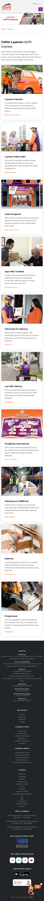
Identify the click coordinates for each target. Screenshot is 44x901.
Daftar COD (8, 344)
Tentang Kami (22, 774)
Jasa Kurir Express (22, 760)
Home (3, 29)
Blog (22, 798)
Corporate (22, 714)
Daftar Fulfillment (10, 517)
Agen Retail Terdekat (22, 791)
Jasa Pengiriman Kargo (22, 757)
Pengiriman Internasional (22, 741)
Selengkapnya (9, 402)
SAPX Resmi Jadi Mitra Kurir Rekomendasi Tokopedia (22, 827)
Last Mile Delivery (22, 733)
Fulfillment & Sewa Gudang (22, 736)
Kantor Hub (22, 789)
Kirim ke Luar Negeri (11, 459)
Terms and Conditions (22, 803)
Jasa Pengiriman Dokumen (22, 755)
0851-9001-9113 (25, 673)
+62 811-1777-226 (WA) (22, 695)
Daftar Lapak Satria (10, 172)
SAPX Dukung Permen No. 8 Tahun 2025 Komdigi (22, 815)
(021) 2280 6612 (27, 685)
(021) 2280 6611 (16, 685)
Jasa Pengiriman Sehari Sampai (22, 762)
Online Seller (22, 716)
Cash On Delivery (22, 731)
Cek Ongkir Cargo (22, 781)
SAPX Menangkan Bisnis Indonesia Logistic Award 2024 (22, 821)
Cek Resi (22, 786)
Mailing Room (22, 738)
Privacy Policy (22, 801)
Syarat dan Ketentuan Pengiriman (22, 794)
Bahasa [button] (38, 4)
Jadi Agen (22, 721)
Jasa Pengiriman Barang (22, 752)
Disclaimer (22, 806)
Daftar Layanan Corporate (12, 115)
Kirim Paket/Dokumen (11, 287)
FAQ (22, 796)
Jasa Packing (22, 743)
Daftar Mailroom (9, 574)
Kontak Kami (22, 776)
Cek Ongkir (22, 779)
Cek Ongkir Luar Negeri (22, 784)
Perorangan (22, 719)
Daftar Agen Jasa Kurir (11, 229)
